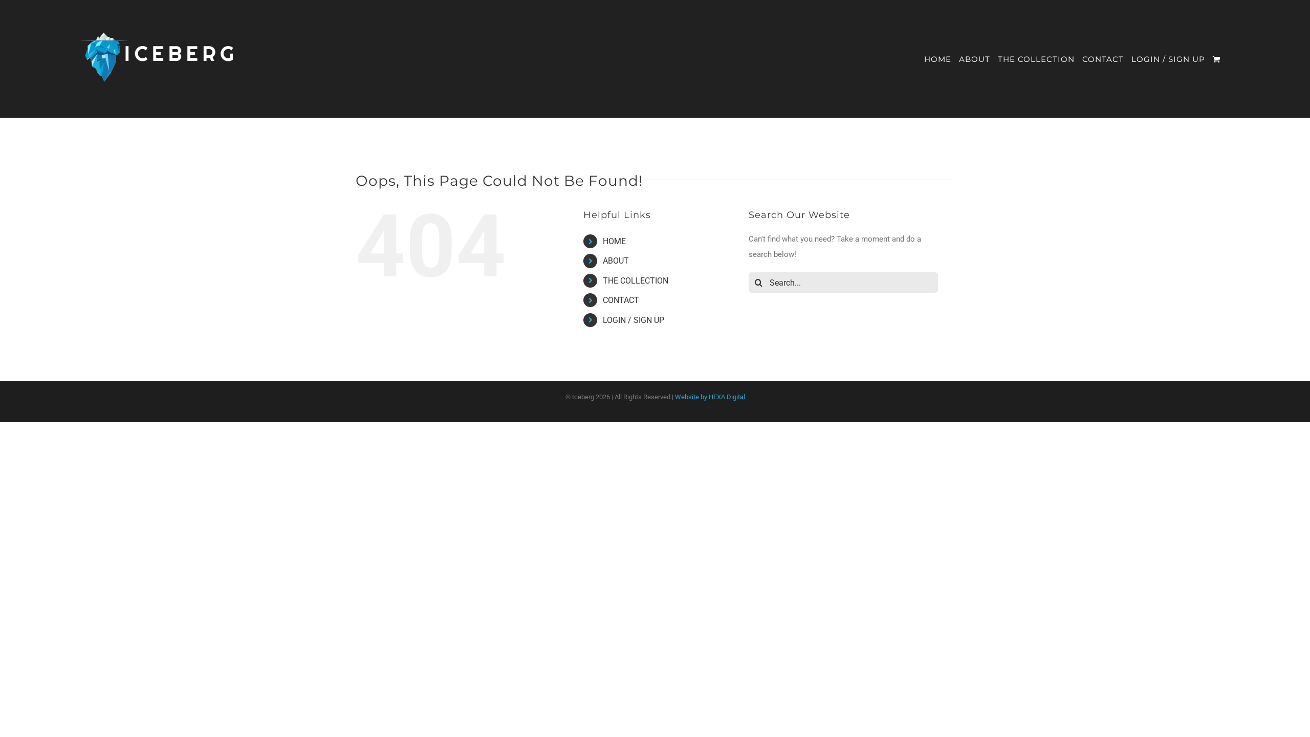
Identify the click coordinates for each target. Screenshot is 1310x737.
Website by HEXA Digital (710, 397)
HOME (614, 241)
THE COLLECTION (635, 281)
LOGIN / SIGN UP (633, 320)
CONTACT (621, 300)
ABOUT (616, 261)
